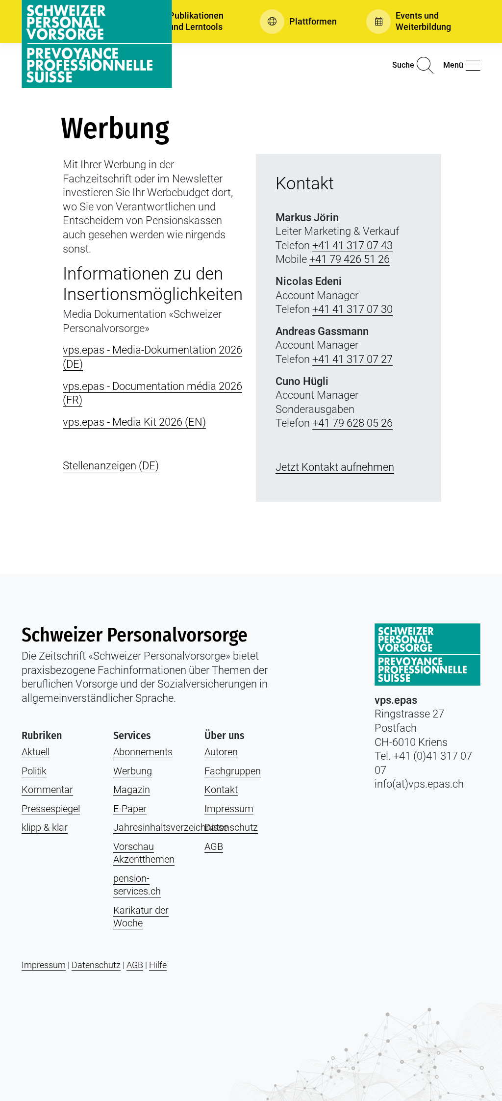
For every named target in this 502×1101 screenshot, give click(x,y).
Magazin (131, 789)
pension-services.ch (137, 884)
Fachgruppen (232, 771)
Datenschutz (231, 827)
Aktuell (36, 752)
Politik (34, 771)
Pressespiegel (51, 809)
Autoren (221, 752)
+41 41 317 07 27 (352, 359)
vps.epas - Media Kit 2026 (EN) (134, 422)
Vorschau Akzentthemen (144, 853)
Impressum (228, 809)
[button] (184, 21)
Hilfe (158, 965)
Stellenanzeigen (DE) (111, 466)
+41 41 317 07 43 (352, 245)
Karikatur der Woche (141, 916)
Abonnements (143, 752)
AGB (213, 846)
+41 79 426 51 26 (349, 259)
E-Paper (130, 809)
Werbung (132, 771)
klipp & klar (45, 827)
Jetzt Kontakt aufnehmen (335, 467)
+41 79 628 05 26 (352, 423)
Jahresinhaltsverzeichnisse (170, 827)
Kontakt (221, 789)
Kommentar (47, 789)
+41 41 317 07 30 (352, 309)
